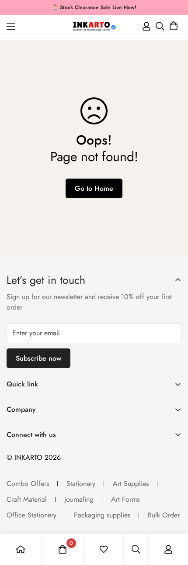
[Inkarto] (94, 26)
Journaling (79, 499)
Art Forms (125, 499)
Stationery (80, 484)
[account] (168, 549)
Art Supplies (131, 484)
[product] (20, 549)
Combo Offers (28, 484)
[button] (173, 26)
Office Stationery (31, 515)
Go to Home (94, 188)
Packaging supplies (102, 515)
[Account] (146, 26)
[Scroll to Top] (172, 518)
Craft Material (27, 499)
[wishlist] (103, 549)
